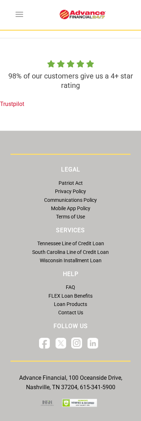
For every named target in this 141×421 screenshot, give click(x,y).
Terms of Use (70, 217)
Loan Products (70, 304)
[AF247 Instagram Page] (76, 344)
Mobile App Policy (70, 208)
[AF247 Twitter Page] (60, 345)
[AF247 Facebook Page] (44, 345)
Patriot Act (71, 183)
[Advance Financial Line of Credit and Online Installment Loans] (83, 14)
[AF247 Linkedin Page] (92, 345)
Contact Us (70, 312)
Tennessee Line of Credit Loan (70, 243)
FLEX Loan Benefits (70, 296)
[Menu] (19, 14)
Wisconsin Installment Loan (71, 260)
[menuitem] (19, 14)
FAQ (70, 287)
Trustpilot (12, 104)
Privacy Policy (70, 191)
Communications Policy (70, 200)
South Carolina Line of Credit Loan (70, 252)
